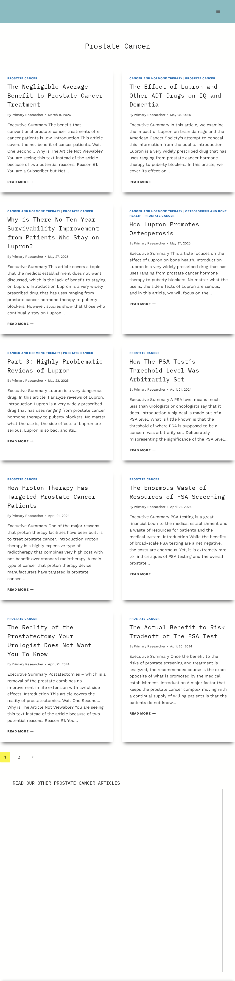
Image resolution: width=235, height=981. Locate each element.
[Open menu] (218, 11)
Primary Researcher (27, 115)
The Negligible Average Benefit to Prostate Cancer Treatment (55, 95)
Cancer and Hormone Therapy (155, 78)
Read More (20, 182)
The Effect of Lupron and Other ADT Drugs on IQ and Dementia (175, 95)
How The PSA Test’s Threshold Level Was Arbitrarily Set (164, 370)
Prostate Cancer (22, 78)
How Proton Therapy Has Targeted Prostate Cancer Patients (51, 496)
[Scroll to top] (226, 946)
